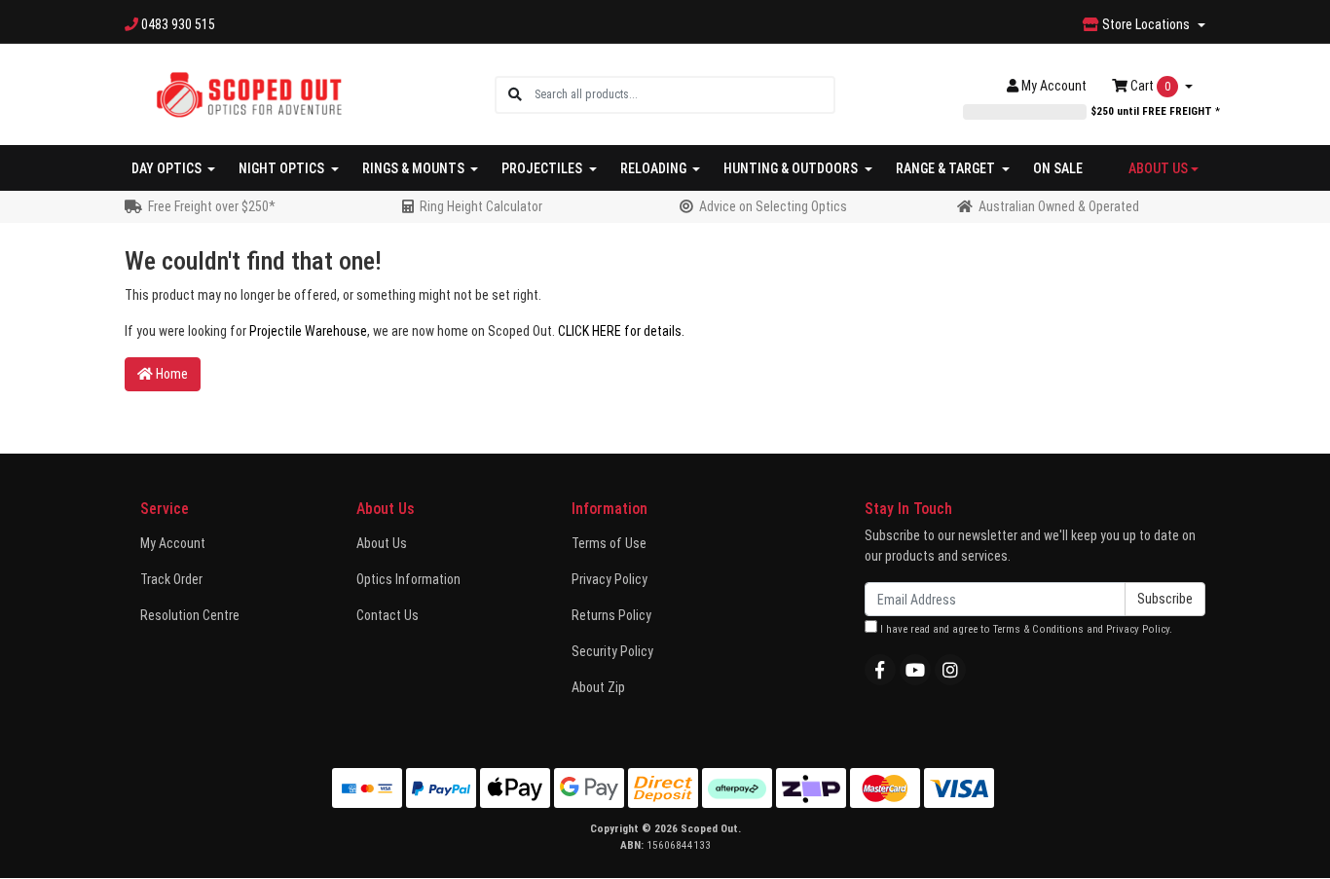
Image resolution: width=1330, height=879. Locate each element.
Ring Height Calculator (481, 206)
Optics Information (408, 579)
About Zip (598, 687)
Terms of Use (609, 543)
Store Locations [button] (1146, 24)
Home (170, 374)
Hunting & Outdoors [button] (792, 168)
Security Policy (612, 651)
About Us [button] (1158, 168)
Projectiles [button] (543, 168)
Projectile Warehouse (308, 331)
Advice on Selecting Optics (773, 206)
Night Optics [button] (283, 168)
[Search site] (515, 95)
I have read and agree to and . (1024, 629)
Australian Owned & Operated (1059, 206)
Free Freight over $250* (212, 206)
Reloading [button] (654, 168)
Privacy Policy (609, 579)
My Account (172, 543)
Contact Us (387, 615)
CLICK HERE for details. (621, 331)
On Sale (1058, 168)
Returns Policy (611, 615)
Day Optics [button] (167, 168)
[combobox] (684, 95)
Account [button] (1054, 85)
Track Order (171, 579)
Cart (1148, 85)
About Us (381, 543)
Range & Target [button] (947, 168)
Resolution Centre (190, 615)
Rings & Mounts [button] (414, 168)
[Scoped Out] (249, 93)
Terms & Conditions (1038, 629)
